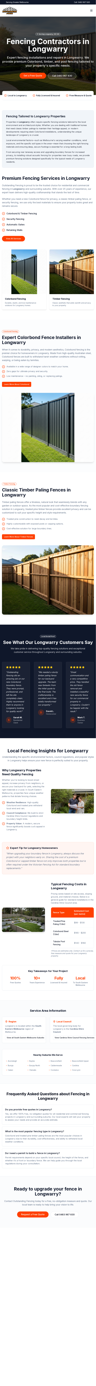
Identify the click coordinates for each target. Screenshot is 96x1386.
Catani (10, 1070)
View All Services (13, 239)
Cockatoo (55, 1070)
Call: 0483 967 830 (82, 2)
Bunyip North (34, 1065)
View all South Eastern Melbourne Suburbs (25, 1038)
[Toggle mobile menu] (91, 10)
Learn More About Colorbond (16, 384)
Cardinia (75, 1065)
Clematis (32, 1070)
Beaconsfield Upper (80, 1061)
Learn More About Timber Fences (18, 537)
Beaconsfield (56, 1061)
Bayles (32, 1061)
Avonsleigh (12, 1061)
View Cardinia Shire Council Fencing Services (74, 1038)
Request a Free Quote (33, 1214)
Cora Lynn (76, 1070)
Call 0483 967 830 (62, 75)
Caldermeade (56, 1065)
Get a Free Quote (33, 75)
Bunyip (10, 1065)
